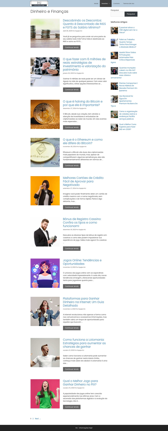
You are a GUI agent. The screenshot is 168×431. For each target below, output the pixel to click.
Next (38, 418)
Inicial (96, 3)
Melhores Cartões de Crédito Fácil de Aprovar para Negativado (83, 181)
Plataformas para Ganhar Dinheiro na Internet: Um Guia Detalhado (83, 302)
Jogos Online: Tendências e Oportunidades (82, 262)
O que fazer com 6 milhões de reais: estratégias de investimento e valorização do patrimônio (84, 64)
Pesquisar (115, 10)
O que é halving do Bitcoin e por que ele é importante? (82, 103)
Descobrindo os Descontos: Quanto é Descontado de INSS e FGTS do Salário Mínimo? (84, 23)
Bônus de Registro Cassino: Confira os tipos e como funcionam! (82, 222)
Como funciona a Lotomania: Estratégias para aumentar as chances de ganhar (84, 343)
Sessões (105, 3)
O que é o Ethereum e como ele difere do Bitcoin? (83, 141)
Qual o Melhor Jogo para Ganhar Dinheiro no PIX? (80, 383)
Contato (116, 3)
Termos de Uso (128, 3)
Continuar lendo (72, 48)
